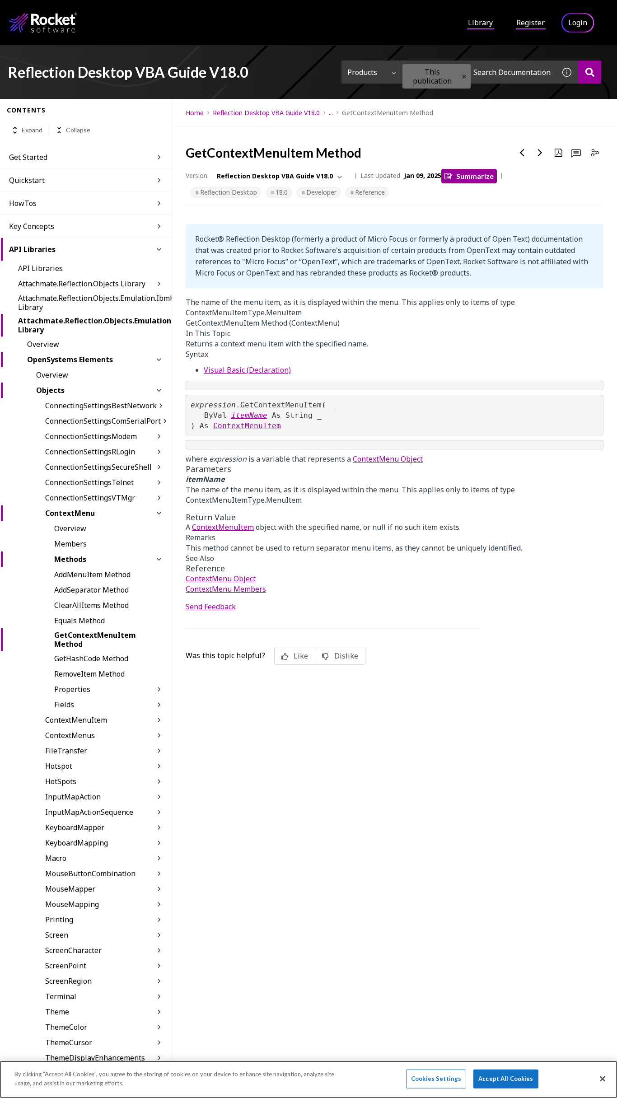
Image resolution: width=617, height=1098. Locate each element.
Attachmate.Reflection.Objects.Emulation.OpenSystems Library (95, 325)
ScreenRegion (68, 981)
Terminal (60, 996)
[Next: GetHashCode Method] (540, 153)
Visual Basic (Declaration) (247, 370)
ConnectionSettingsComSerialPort (103, 421)
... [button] (331, 113)
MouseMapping (72, 904)
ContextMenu (70, 513)
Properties (72, 689)
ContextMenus (70, 735)
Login (577, 23)
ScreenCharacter (73, 950)
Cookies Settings (436, 1078)
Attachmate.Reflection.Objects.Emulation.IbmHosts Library (95, 303)
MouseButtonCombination (90, 873)
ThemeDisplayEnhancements (95, 1058)
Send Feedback (211, 607)
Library (480, 23)
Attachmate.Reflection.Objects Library (81, 284)
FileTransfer (66, 751)
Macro (55, 858)
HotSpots (60, 781)
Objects (50, 390)
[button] (464, 76)
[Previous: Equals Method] (522, 153)
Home (195, 113)
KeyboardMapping (76, 843)
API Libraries (32, 249)
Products (362, 72)
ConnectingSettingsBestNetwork (101, 406)
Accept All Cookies (505, 1078)
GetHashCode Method (91, 658)
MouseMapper (70, 889)
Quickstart (27, 180)
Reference (370, 192)
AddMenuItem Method (92, 574)
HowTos (23, 203)
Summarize (475, 176)
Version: (197, 175)
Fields (64, 705)
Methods (70, 559)
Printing (59, 920)
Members (70, 544)
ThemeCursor (68, 1042)
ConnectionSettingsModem (91, 436)
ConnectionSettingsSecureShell (98, 467)
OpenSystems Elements (70, 359)
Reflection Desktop (228, 192)
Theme (57, 1012)
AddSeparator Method (91, 590)
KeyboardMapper (74, 827)
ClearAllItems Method (91, 605)
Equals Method (79, 621)
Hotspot (58, 766)
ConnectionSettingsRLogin (90, 452)
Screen (56, 935)
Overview (43, 344)
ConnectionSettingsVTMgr (90, 498)
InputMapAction (73, 797)
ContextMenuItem (76, 720)
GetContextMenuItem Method (95, 640)
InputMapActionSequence (89, 812)
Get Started (28, 157)
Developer (321, 192)
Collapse (78, 130)
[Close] (602, 1079)
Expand (32, 130)
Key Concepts (31, 226)
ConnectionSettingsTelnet (89, 482)
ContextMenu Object (388, 459)
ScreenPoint (65, 966)
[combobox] (478, 72)
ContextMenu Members (226, 589)
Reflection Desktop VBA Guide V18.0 (266, 113)
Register (530, 23)
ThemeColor (66, 1027)
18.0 (282, 192)
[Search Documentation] (589, 72)
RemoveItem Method (89, 674)
